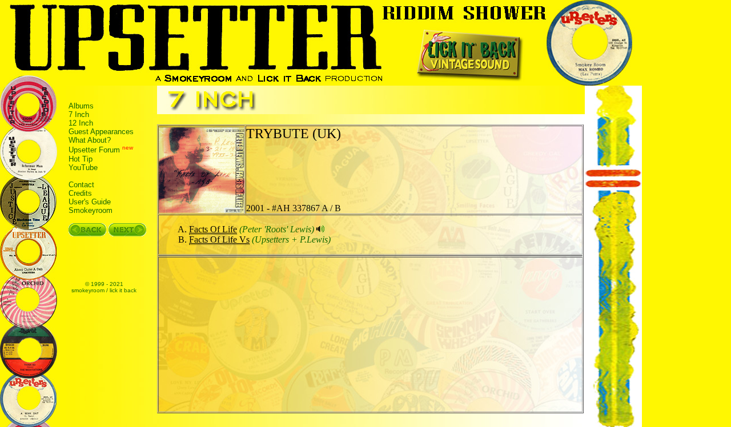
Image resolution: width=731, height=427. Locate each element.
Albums (81, 106)
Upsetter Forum (94, 150)
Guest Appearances (101, 131)
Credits (80, 193)
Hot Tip (81, 159)
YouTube (83, 167)
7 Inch (79, 114)
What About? (90, 140)
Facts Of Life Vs (219, 239)
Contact (81, 184)
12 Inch (81, 123)
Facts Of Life (213, 229)
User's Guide (90, 202)
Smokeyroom (91, 210)
